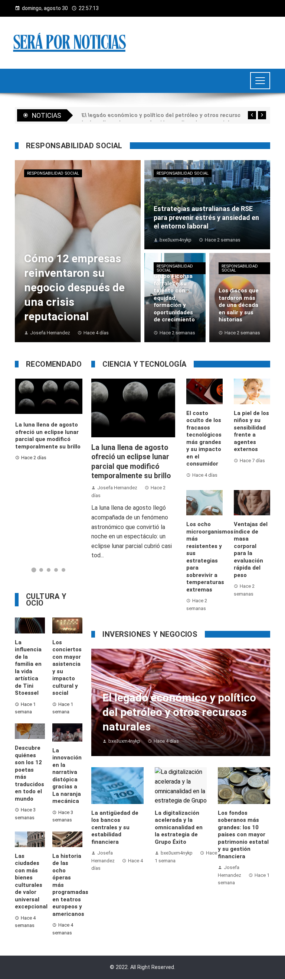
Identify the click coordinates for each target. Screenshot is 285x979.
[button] (34, 570)
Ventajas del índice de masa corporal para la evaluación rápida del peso (251, 549)
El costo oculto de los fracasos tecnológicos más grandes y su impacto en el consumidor (204, 438)
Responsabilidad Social (53, 173)
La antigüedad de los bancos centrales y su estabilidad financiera (114, 827)
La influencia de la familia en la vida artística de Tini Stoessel (28, 668)
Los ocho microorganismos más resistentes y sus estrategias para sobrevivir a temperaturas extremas (209, 557)
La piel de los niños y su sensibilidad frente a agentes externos (251, 431)
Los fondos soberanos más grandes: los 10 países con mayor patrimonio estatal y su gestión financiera (243, 835)
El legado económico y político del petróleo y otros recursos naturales (48, 442)
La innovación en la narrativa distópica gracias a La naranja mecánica (67, 776)
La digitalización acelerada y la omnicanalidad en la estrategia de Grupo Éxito (179, 827)
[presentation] (252, 115)
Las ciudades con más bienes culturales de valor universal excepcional (31, 881)
